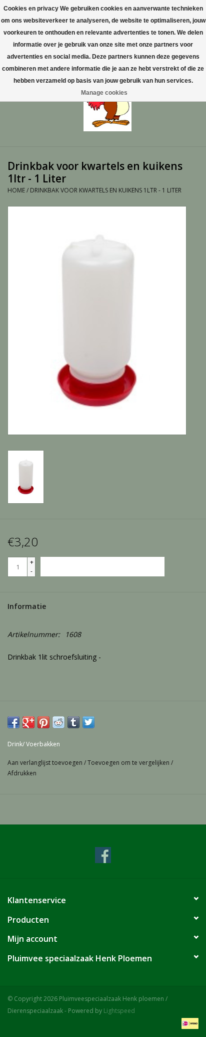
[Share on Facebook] (14, 722)
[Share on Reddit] (58, 722)
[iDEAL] (188, 1023)
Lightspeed (119, 1010)
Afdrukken (22, 773)
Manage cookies (104, 92)
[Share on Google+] (28, 722)
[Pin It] (44, 722)
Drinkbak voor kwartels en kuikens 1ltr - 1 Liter (106, 190)
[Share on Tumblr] (74, 722)
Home (16, 190)
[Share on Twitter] (88, 722)
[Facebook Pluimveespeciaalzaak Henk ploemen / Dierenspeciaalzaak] (103, 855)
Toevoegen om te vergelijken (129, 762)
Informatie (27, 606)
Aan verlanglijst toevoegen (46, 762)
